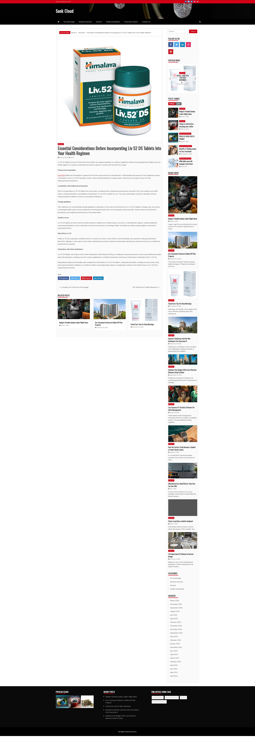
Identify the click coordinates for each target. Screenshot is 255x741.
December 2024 (176, 613)
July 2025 (173, 603)
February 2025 (175, 610)
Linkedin (99, 278)
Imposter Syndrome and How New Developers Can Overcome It (183, 71)
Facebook (186, 1)
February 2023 (175, 649)
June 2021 (174, 656)
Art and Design (69, 22)
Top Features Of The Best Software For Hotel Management (181, 396)
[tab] (171, 91)
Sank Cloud (65, 11)
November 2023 (176, 635)
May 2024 (174, 624)
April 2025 (174, 606)
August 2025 (175, 599)
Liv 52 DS (61, 175)
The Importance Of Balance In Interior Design (181, 542)
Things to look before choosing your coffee (186, 112)
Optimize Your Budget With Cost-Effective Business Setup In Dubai (182, 358)
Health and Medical (113, 22)
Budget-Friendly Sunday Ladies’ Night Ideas (73, 322)
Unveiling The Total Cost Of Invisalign (75, 287)
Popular (171, 91)
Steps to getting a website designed (180, 508)
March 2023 (174, 646)
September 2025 (176, 595)
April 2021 (174, 664)
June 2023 (174, 638)
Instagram (195, 1)
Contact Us (146, 22)
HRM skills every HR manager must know (186, 150)
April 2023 (174, 642)
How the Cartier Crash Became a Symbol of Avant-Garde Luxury (181, 436)
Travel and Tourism (131, 22)
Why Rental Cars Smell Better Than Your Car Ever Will (181, 472)
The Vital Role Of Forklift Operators (144, 287)
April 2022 (174, 653)
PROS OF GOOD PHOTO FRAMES (186, 125)
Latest (178, 91)
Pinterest (198, 1)
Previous (170, 72)
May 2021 (174, 660)
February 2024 (175, 628)
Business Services (85, 22)
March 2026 (174, 588)
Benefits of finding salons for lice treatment (187, 137)
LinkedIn (192, 1)
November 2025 (176, 592)
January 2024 (175, 631)
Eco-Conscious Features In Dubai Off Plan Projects (108, 323)
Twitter (188, 1)
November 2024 (176, 617)
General (99, 22)
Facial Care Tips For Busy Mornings (142, 324)
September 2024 (176, 621)
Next (195, 72)
